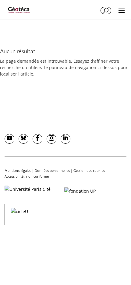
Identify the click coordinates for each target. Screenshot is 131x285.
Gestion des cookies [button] (89, 170)
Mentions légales (18, 170)
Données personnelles (52, 170)
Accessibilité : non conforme (27, 176)
